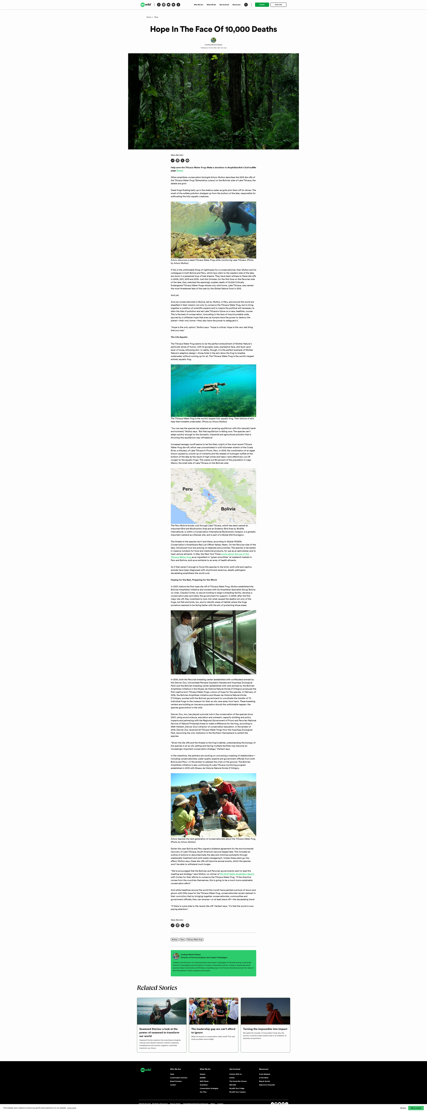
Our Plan (203, 1092)
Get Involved (224, 5)
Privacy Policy (175, 1104)
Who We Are (198, 5)
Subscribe (278, 4)
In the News (263, 1078)
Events (232, 1078)
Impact (202, 1074)
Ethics (212, 1104)
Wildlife (203, 1078)
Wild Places (204, 1081)
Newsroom (237, 5)
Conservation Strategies (209, 1088)
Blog (156, 17)
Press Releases (264, 1074)
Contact (220, 1104)
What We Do (211, 5)
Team (172, 1074)
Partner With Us (235, 1074)
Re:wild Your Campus (237, 1092)
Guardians (204, 1085)
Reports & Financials (267, 1085)
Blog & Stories (264, 1081)
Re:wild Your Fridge (236, 1088)
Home (149, 17)
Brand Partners (176, 1081)
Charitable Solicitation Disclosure (195, 1104)
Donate (262, 4)
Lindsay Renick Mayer (213, 45)
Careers (173, 1085)
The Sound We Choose (238, 1081)
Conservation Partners (178, 1078)
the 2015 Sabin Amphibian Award (237, 874)
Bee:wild (232, 1085)
